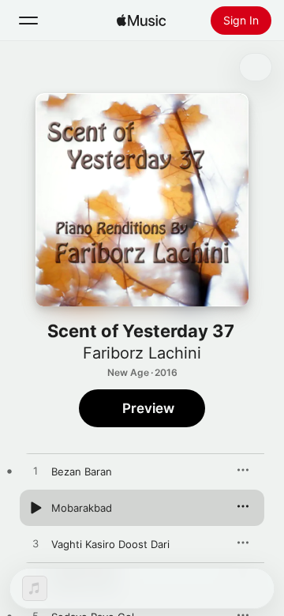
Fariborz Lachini (142, 353)
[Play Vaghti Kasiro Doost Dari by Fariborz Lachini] (35, 544)
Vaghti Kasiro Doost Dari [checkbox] (110, 544)
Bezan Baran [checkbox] (81, 471)
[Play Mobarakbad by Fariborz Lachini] (35, 508)
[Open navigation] (28, 20)
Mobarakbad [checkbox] (81, 507)
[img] (141, 20)
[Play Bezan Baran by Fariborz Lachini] (35, 471)
